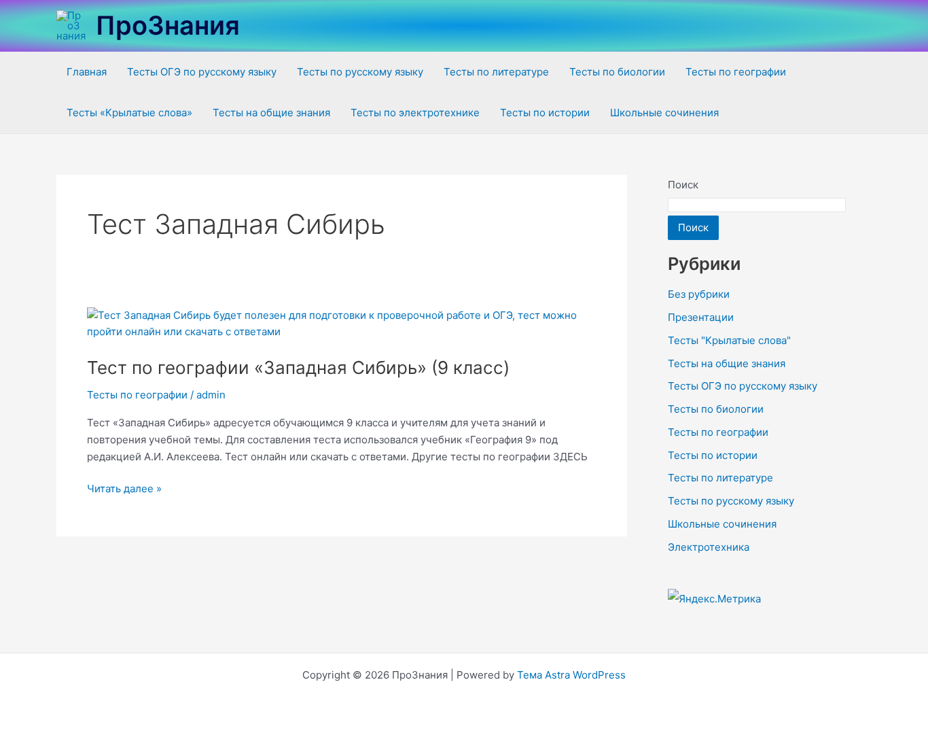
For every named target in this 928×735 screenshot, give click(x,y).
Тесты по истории (545, 112)
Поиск (683, 184)
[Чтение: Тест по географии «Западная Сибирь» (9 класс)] (341, 322)
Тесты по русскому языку (360, 71)
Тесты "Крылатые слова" (729, 340)
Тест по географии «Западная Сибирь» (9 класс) (298, 367)
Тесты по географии (735, 71)
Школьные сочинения (664, 112)
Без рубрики (699, 294)
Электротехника (708, 547)
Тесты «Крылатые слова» (129, 112)
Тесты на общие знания (271, 112)
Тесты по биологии (617, 71)
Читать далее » (124, 488)
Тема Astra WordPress (571, 674)
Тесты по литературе (496, 71)
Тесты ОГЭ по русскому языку (201, 71)
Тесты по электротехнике (415, 112)
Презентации (701, 317)
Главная (87, 71)
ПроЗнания (168, 25)
